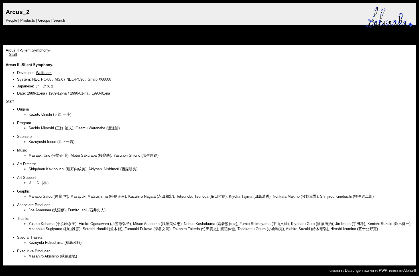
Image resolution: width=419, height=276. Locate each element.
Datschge (353, 270)
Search (59, 20)
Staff (13, 54)
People (11, 20)
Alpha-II (409, 270)
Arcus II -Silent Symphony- (28, 50)
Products (27, 20)
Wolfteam (44, 73)
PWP (383, 270)
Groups (44, 20)
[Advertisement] (297, 33)
